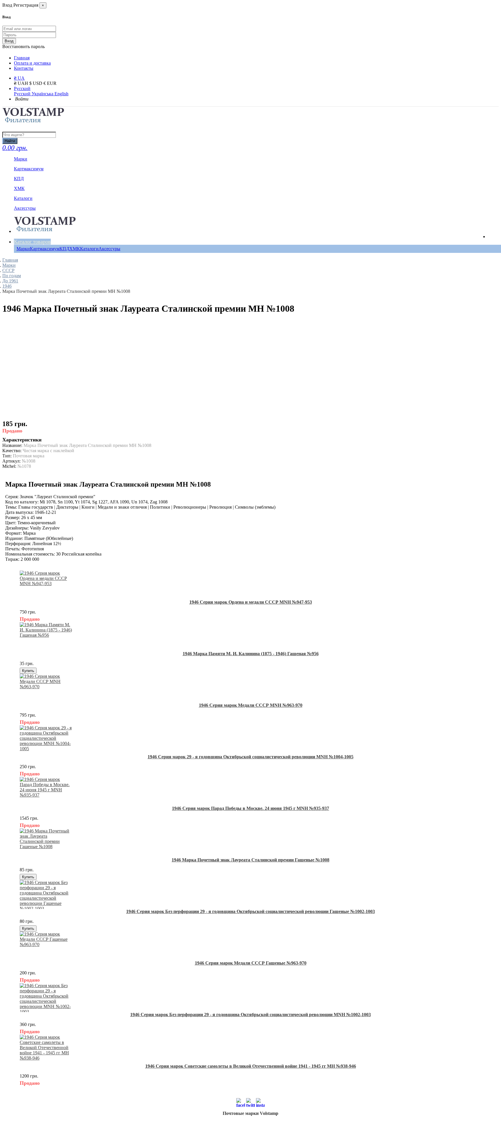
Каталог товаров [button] (32, 241)
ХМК (74, 248)
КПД (64, 248)
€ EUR (50, 83)
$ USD (36, 83)
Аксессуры (109, 248)
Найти (10, 141)
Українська (43, 93)
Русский (22, 88)
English (61, 93)
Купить (28, 671)
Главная (22, 57)
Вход (9, 41)
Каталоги (89, 248)
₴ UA (19, 78)
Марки (23, 248)
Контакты (23, 68)
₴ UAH (21, 83)
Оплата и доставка (32, 63)
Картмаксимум (44, 248)
